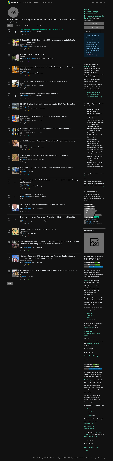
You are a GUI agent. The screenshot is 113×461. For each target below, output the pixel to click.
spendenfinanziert (89, 341)
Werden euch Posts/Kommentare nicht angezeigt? (92, 333)
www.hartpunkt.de (24, 106)
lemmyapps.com (89, 327)
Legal (76, 458)
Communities (27, 2)
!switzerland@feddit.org (94, 96)
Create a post (94, 27)
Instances (82, 458)
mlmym (89, 319)
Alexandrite (90, 315)
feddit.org (22, 56)
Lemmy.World (16, 2)
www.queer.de (23, 145)
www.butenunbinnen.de (26, 44)
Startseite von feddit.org (96, 186)
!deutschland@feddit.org (94, 92)
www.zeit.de (23, 71)
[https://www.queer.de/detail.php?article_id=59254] (15, 143)
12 (22, 61)
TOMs (86, 359)
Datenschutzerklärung (91, 356)
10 (22, 188)
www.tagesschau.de (25, 118)
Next (9, 283)
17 (22, 199)
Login (96, 2)
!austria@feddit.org (93, 94)
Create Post (36, 2)
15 (22, 98)
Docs (87, 458)
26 (22, 34)
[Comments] (15, 32)
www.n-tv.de (23, 219)
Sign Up (102, 2)
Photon (89, 313)
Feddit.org (87, 280)
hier (85, 176)
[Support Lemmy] (55, 2)
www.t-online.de (24, 184)
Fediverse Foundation (93, 343)
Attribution (89, 352)
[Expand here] (15, 57)
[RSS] (42, 25)
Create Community (47, 2)
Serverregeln (89, 348)
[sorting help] (40, 25)
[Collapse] (93, 230)
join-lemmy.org (100, 458)
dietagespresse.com (25, 275)
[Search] (93, 2)
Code (92, 458)
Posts (10, 25)
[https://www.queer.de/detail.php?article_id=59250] (15, 207)
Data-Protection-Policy (91, 447)
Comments (17, 25)
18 (22, 211)
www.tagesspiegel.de (25, 246)
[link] (26, 34)
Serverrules (89, 440)
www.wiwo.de (23, 157)
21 (22, 75)
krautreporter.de (24, 231)
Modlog (96, 217)
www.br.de (22, 83)
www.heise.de (23, 169)
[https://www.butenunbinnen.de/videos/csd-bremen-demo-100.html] (15, 42)
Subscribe (94, 23)
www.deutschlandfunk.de (26, 260)
